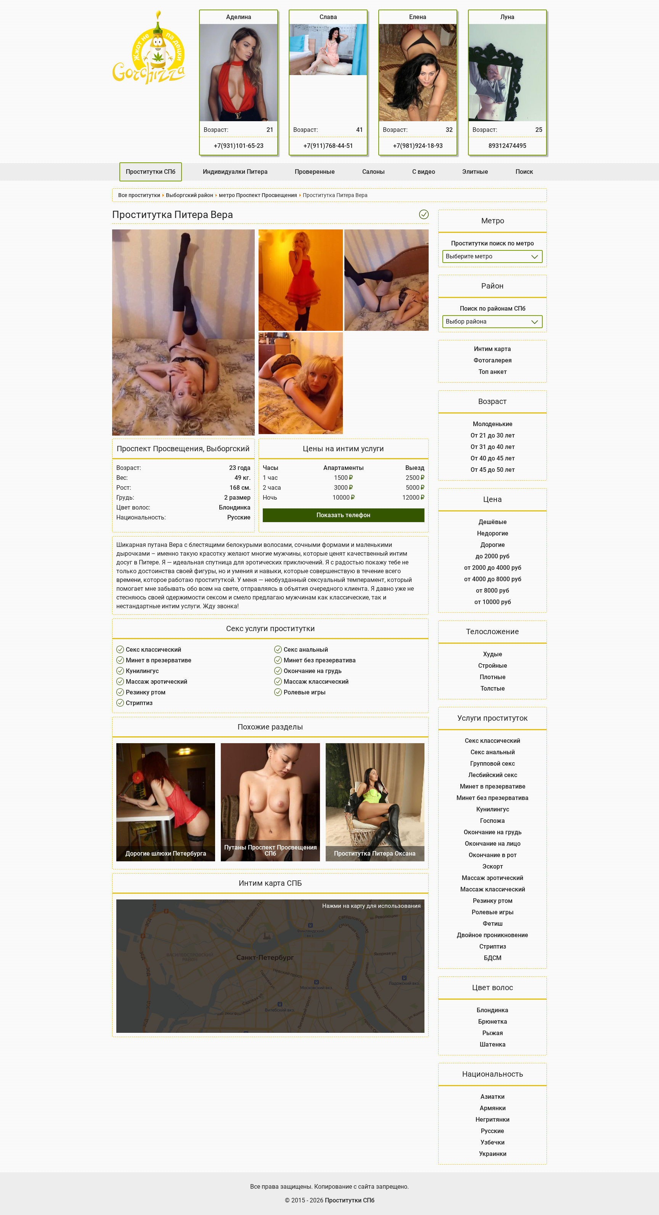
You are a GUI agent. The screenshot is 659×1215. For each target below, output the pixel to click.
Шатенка (493, 1044)
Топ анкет (493, 371)
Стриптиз (139, 703)
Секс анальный (306, 649)
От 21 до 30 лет (493, 435)
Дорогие (493, 544)
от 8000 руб (492, 590)
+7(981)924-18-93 (418, 145)
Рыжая (492, 1033)
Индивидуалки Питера (235, 171)
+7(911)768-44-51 (328, 145)
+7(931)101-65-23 (239, 145)
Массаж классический (316, 681)
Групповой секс (492, 763)
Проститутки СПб (150, 171)
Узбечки (493, 1142)
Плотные (493, 677)
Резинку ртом (146, 692)
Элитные (475, 171)
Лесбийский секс (492, 775)
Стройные (492, 665)
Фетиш (493, 923)
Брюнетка (492, 1021)
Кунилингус (142, 671)
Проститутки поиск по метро (492, 243)
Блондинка (492, 1010)
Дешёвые (493, 522)
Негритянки (493, 1119)
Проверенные (315, 171)
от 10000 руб (492, 602)
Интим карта (492, 349)
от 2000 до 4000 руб (492, 567)
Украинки (492, 1153)
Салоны (373, 171)
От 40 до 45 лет (493, 458)
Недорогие (492, 533)
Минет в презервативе (158, 660)
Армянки (493, 1108)
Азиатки (493, 1096)
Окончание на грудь (313, 671)
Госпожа (492, 820)
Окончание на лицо (493, 843)
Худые (492, 654)
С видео (423, 171)
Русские (492, 1131)
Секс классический (153, 649)
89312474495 (507, 145)
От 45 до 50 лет (493, 469)
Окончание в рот (493, 855)
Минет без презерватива (320, 660)
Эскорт (492, 866)
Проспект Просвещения (160, 448)
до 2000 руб (493, 556)
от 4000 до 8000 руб (492, 579)
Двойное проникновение (492, 935)
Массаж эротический (156, 681)
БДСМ (492, 958)
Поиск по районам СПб (493, 308)
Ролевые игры (305, 692)
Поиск (524, 171)
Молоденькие (493, 424)
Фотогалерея (493, 360)
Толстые (493, 688)
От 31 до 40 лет (493, 446)
